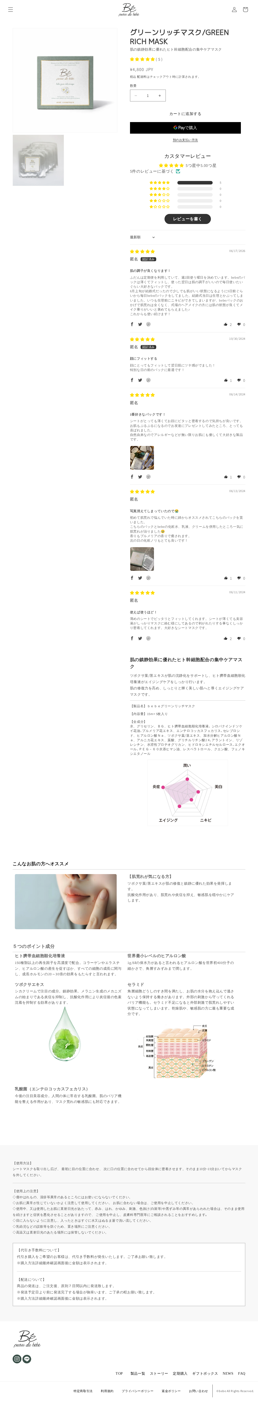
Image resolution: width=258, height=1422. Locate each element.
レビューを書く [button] (187, 218)
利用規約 (107, 1391)
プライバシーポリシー (137, 1391)
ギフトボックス (205, 1373)
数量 (133, 86)
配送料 (142, 77)
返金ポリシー (171, 1391)
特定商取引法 (83, 1391)
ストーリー (159, 1373)
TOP (119, 1373)
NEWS (228, 1373)
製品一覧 (138, 1373)
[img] (142, 251)
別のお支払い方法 (185, 140)
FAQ (241, 1373)
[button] (10, 9)
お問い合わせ (198, 1391)
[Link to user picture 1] (142, 458)
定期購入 (180, 1373)
